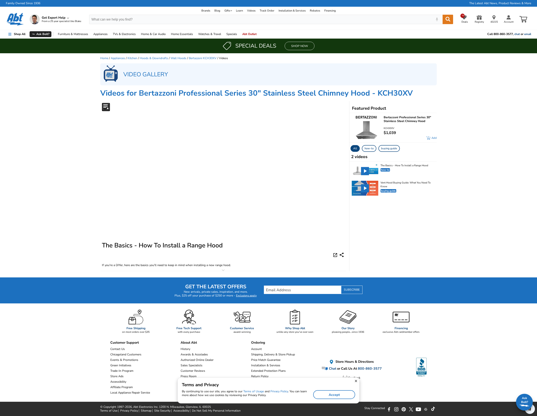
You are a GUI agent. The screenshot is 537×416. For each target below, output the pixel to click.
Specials (231, 34)
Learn (239, 11)
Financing (330, 11)
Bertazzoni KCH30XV (202, 58)
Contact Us (117, 349)
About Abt (189, 342)
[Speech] (436, 19)
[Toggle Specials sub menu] (239, 34)
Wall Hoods (178, 58)
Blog (217, 11)
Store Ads (117, 376)
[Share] (341, 254)
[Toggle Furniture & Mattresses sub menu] (90, 34)
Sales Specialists (191, 365)
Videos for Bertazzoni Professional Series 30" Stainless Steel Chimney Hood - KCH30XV (256, 93)
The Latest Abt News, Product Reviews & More (500, 3)
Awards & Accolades (194, 354)
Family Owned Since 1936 (23, 3)
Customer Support (124, 342)
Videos (251, 11)
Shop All (19, 34)
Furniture (73, 34)
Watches (209, 34)
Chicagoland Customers (125, 354)
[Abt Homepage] (15, 19)
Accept (334, 395)
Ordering (258, 342)
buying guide (389, 148)
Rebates (315, 11)
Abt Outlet (249, 34)
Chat (332, 368)
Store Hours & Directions (354, 362)
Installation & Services (292, 11)
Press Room (189, 376)
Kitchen (132, 58)
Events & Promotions (124, 360)
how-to (369, 148)
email (527, 34)
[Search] (448, 19)
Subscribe (352, 290)
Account (256, 349)
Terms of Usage (253, 391)
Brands (205, 11)
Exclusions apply (246, 296)
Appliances (100, 34)
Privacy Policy (279, 391)
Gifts (227, 11)
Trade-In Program (121, 371)
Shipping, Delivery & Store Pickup (273, 354)
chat (517, 34)
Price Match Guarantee (265, 360)
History (185, 349)
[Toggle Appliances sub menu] (109, 34)
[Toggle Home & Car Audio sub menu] (168, 34)
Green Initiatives (120, 365)
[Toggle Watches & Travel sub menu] (223, 34)
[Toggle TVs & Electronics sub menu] (138, 34)
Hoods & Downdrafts (154, 58)
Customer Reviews (193, 371)
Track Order (267, 11)
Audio (153, 34)
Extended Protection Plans (268, 371)
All (355, 148)
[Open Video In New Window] (336, 254)
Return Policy (259, 376)
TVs (124, 34)
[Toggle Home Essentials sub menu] (195, 34)
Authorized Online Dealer (197, 360)
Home (182, 34)
